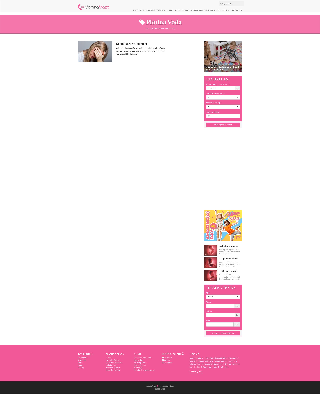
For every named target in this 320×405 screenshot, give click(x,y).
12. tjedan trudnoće (228, 258)
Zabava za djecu (212, 10)
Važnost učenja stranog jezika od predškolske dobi (222, 68)
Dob (208, 320)
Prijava (225, 10)
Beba (171, 10)
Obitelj (185, 10)
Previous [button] (207, 57)
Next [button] (239, 57)
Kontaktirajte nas (113, 367)
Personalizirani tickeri (143, 357)
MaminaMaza (94, 5)
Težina (209, 311)
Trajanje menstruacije (215, 93)
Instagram (168, 362)
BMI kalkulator (140, 365)
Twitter (167, 360)
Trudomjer (138, 367)
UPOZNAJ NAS (196, 371)
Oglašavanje (111, 365)
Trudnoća (161, 10)
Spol (208, 292)
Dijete (177, 10)
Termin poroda (140, 362)
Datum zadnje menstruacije (218, 84)
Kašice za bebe (196, 10)
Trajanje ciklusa (212, 112)
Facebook (168, 357)
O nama (109, 357)
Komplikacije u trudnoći (131, 44)
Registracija (236, 10)
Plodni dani (139, 360)
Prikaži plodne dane (222, 124)
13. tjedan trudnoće (228, 271)
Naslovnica (138, 10)
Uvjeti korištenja (113, 360)
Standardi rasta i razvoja (144, 370)
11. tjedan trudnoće (228, 246)
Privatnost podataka (114, 362)
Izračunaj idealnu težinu (222, 333)
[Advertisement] (223, 170)
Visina (208, 302)
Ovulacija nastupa (214, 102)
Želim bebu (150, 10)
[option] (223, 56)
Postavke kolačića (113, 370)
